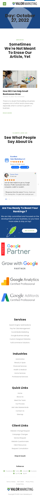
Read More (7, 113)
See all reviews (15, 167)
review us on (24, 167)
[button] (4, 3)
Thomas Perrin (14, 174)
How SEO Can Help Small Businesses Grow (15, 92)
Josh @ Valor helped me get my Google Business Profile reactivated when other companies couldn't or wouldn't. (17, 185)
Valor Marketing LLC (17, 159)
